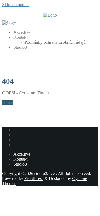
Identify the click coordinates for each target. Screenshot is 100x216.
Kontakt (20, 159)
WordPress (33, 178)
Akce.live (21, 154)
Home (7, 102)
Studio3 (20, 164)
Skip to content (15, 4)
